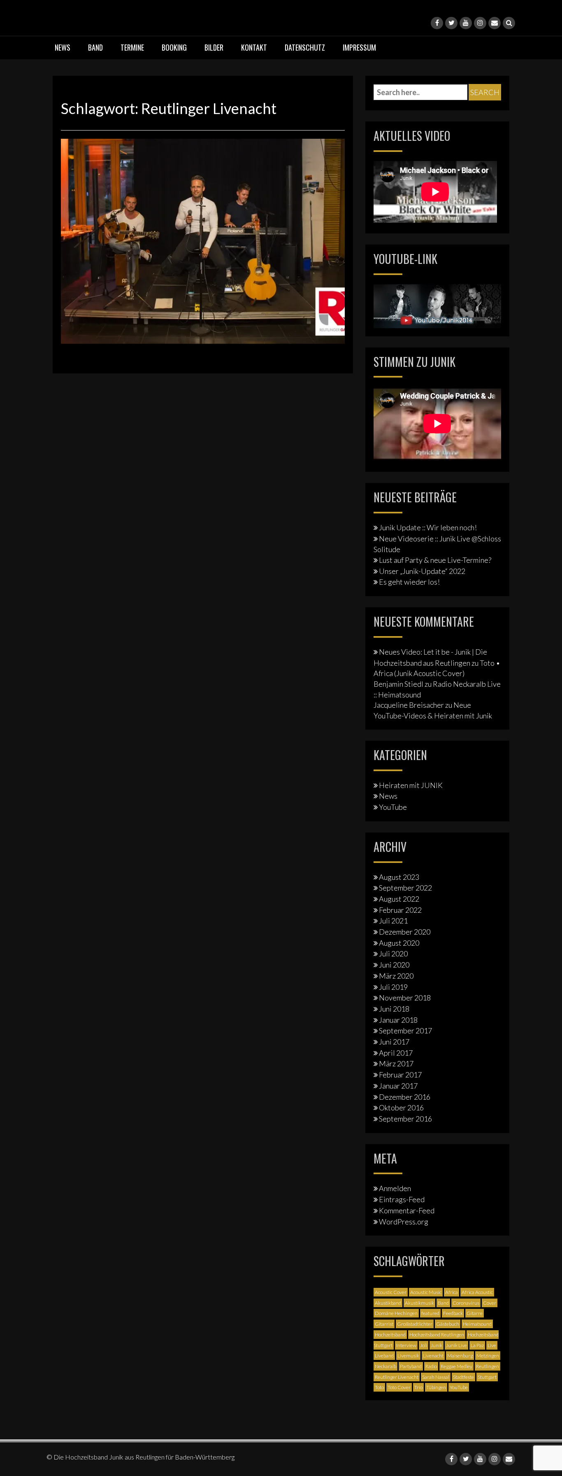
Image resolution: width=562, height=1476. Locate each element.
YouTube (393, 806)
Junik (436, 1345)
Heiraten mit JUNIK (411, 785)
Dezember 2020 (404, 931)
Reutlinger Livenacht (396, 1377)
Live (492, 1345)
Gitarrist (384, 1324)
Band (95, 47)
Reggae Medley (456, 1366)
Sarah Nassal (435, 1377)
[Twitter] (451, 23)
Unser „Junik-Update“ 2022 (422, 571)
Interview (406, 1345)
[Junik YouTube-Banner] (437, 305)
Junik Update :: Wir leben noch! (428, 527)
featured (430, 1313)
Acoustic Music (425, 1292)
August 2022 (399, 898)
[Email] (494, 23)
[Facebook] (437, 23)
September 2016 (405, 1118)
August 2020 (399, 942)
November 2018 (405, 997)
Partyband (411, 1366)
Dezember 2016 (404, 1096)
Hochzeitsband (390, 1334)
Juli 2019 (393, 986)
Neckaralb (385, 1366)
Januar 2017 (398, 1085)
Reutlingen (487, 1366)
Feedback (453, 1313)
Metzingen (487, 1355)
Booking (174, 47)
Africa (451, 1292)
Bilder (213, 47)
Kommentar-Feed (406, 1210)
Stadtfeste (463, 1377)
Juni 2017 (394, 1041)
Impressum (359, 47)
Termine (132, 47)
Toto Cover (399, 1387)
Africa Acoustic (477, 1292)
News (62, 47)
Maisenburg (460, 1355)
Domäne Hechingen (396, 1313)
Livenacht (433, 1355)
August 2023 (399, 876)
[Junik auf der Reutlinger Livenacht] (203, 240)
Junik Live (456, 1345)
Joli (423, 1345)
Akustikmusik (419, 1303)
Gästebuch (447, 1324)
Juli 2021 (393, 920)
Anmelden (395, 1188)
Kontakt (254, 47)
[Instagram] (480, 23)
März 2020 (396, 975)
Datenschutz (305, 47)
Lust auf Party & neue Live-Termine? (435, 559)
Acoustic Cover (390, 1292)
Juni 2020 (394, 964)
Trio (418, 1387)
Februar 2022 (400, 909)
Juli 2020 (393, 953)
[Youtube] (466, 23)
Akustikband (388, 1303)
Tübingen (436, 1387)
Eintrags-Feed (402, 1199)
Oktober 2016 (401, 1107)
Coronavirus (466, 1303)
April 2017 (396, 1052)
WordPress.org (403, 1221)
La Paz (477, 1345)
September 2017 (405, 1030)
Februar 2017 (400, 1074)
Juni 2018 (394, 1008)
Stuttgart (487, 1377)
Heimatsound (477, 1324)
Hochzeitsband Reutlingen (436, 1334)
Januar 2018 (398, 1019)
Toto (379, 1387)
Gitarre (475, 1313)
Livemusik (408, 1355)
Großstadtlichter (414, 1324)
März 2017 (396, 1063)
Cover (489, 1303)
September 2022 (405, 887)
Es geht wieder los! (409, 581)
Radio (431, 1366)
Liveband (384, 1355)
